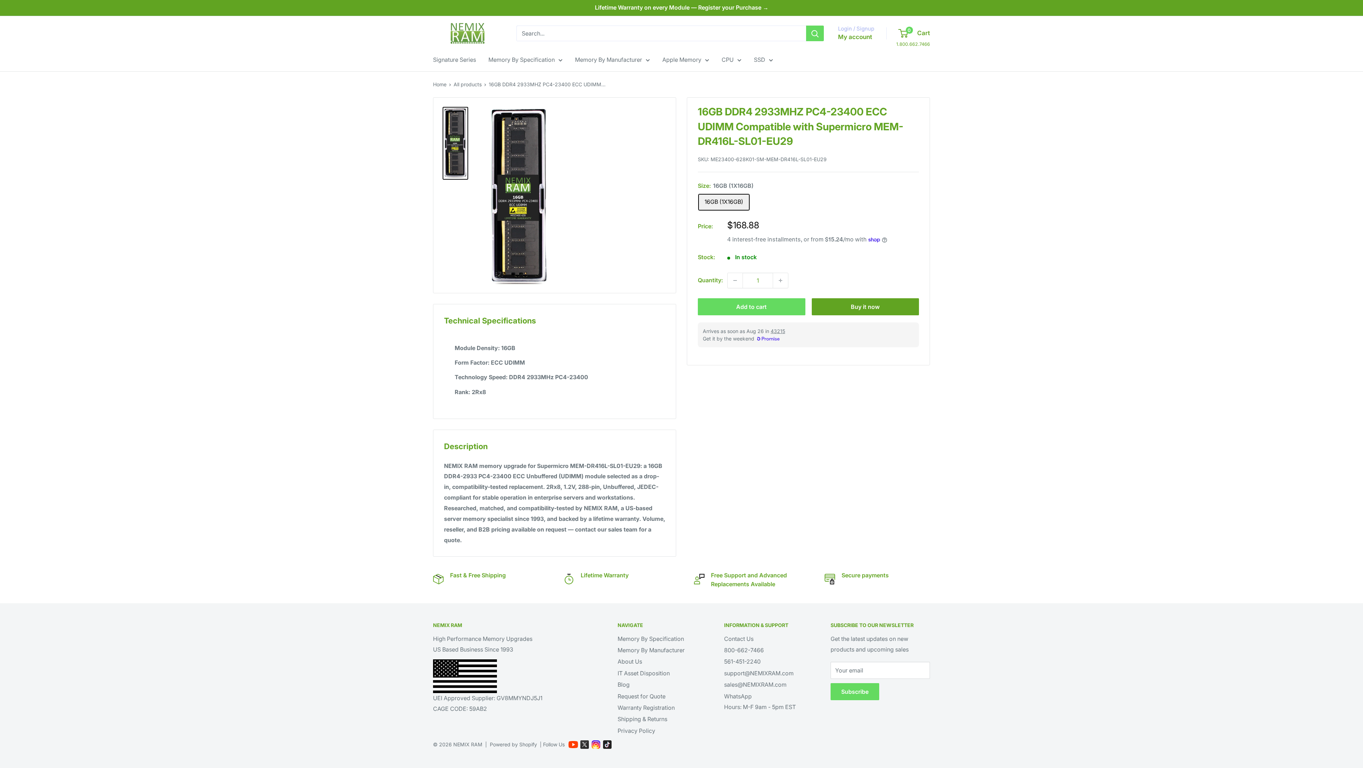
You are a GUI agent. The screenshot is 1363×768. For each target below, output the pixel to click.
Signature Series (454, 59)
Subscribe (855, 691)
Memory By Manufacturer (608, 59)
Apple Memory (681, 59)
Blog (624, 684)
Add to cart (751, 306)
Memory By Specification (521, 59)
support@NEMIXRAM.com (759, 673)
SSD (759, 59)
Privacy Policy (636, 730)
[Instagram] (596, 744)
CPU (728, 59)
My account (855, 36)
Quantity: (710, 280)
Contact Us (739, 638)
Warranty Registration (646, 707)
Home (440, 84)
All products (468, 84)
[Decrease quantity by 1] (735, 280)
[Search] (815, 33)
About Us (630, 661)
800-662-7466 (744, 650)
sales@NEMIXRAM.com (755, 684)
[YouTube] (573, 744)
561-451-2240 (742, 661)
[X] (584, 744)
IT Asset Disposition (644, 673)
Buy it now (865, 306)
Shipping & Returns (642, 719)
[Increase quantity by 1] (780, 280)
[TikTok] (607, 744)
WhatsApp (738, 696)
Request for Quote (642, 696)
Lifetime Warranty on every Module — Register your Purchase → (681, 7)
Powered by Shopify (513, 744)
